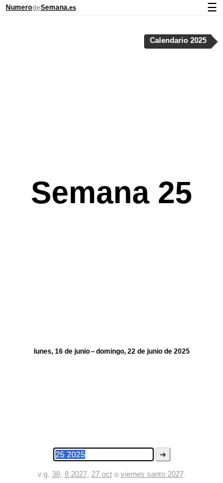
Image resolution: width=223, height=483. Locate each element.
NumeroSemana (41, 7)
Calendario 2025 (178, 41)
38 (56, 474)
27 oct (101, 474)
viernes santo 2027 (152, 474)
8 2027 (76, 474)
